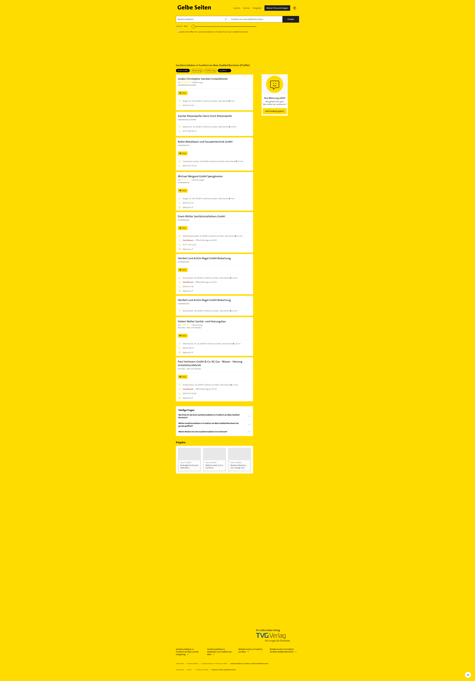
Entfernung (210, 70)
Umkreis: (182, 26)
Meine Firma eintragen (277, 8)
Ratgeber (257, 8)
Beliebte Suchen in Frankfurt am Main (250, 650)
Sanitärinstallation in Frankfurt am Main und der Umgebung (187, 652)
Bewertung (197, 70)
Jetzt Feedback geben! (274, 111)
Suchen (236, 8)
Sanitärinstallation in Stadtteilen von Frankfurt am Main (219, 652)
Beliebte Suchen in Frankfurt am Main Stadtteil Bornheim (282, 650)
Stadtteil (223, 70)
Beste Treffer (183, 70)
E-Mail (183, 93)
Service (246, 8)
